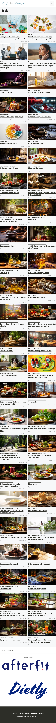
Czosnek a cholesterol (36, 297)
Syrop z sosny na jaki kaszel (10, 640)
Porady (2, 34)
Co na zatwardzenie (35, 143)
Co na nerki (32, 402)
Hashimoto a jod (6, 92)
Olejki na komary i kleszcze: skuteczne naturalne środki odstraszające (10, 457)
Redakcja (41, 713)
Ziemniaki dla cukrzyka (8, 143)
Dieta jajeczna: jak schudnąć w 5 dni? (13, 537)
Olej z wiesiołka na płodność (38, 273)
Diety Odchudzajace (34, 322)
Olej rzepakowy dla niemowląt (39, 92)
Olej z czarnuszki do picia (9, 168)
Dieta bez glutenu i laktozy (9, 193)
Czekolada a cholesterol (9, 564)
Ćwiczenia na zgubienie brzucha (39, 351)
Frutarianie (32, 219)
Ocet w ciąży (4, 273)
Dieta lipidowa (33, 484)
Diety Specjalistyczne (34, 90)
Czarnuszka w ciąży (7, 246)
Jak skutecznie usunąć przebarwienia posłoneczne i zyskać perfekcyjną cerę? (42, 66)
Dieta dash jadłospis (35, 168)
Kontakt (27, 713)
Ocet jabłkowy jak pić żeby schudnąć (41, 429)
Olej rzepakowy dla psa (8, 375)
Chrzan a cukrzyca (6, 351)
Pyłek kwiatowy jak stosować (39, 564)
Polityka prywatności (18, 713)
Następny (10, 650)
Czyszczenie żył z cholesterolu (39, 117)
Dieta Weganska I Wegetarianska (9, 166)
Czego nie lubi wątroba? (37, 589)
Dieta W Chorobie (4, 90)
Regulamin (34, 713)
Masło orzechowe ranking (37, 511)
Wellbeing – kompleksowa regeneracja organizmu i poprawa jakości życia (12, 66)
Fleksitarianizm (5, 589)
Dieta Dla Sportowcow (34, 348)
